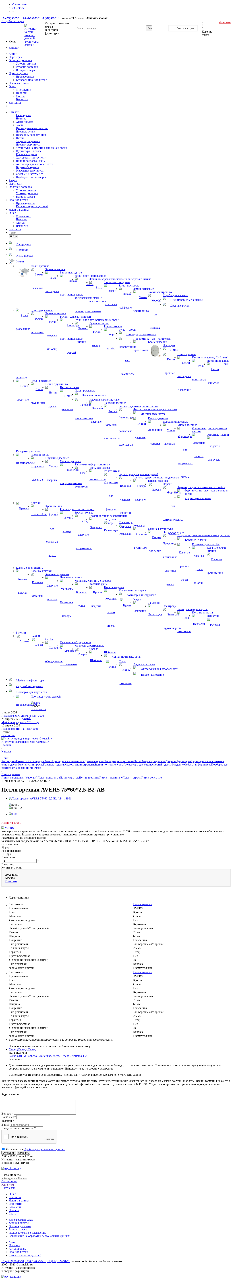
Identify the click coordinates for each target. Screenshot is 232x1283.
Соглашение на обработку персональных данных (39, 1235)
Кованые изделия (26, 154)
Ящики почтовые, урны (30, 160)
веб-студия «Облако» (14, 1178)
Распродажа (23, 115)
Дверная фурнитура (28, 144)
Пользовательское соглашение (27, 1232)
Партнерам (15, 57)
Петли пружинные (111, 777)
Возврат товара (25, 70)
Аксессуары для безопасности (34, 164)
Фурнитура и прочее (29, 151)
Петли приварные (49, 777)
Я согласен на (35, 1149)
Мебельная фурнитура (30, 170)
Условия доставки (27, 66)
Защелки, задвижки (28, 141)
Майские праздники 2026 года (20, 722)
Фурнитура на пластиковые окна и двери (41, 147)
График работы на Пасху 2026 (19, 728)
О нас (12, 86)
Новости (21, 92)
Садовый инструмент (29, 173)
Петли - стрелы (132, 777)
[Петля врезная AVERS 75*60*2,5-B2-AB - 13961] (40, 798)
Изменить (11, 881)
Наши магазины (19, 83)
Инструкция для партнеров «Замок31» (25, 741)
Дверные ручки (25, 131)
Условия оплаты (26, 63)
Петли (20, 138)
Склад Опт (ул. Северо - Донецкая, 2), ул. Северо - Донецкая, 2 (48, 1055)
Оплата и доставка (20, 60)
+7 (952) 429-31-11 (51, 18)
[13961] (14, 814)
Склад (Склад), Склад (22, 1049)
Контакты (15, 102)
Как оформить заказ (21, 1219)
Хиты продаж (24, 121)
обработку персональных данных (44, 1149)
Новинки (21, 118)
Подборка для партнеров (31, 177)
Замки (20, 125)
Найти (13, 236)
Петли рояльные (151, 777)
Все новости (38, 709)
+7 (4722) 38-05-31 (11, 18)
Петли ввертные (89, 777)
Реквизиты (15, 1203)
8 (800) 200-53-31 (32, 18)
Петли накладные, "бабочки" (19, 777)
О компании (23, 89)
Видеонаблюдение (27, 167)
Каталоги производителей (32, 79)
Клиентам (7, 1184)
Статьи (20, 96)
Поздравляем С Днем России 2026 (22, 715)
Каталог (14, 47)
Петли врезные (142, 904)
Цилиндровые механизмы (32, 128)
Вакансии (22, 99)
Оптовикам (225, 22)
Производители (18, 73)
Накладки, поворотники (31, 134)
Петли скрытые (69, 777)
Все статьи (8, 735)
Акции (13, 53)
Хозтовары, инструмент (30, 157)
